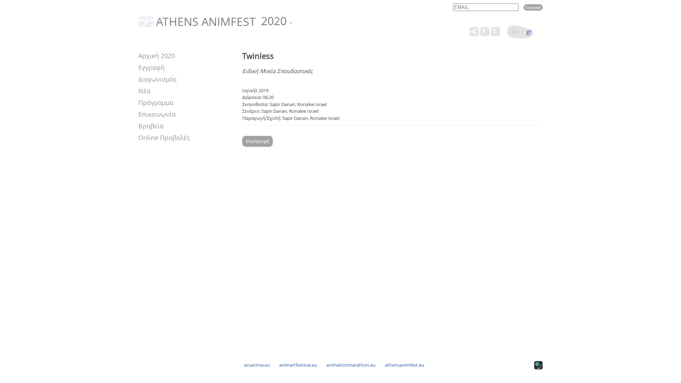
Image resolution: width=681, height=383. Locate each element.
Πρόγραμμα (155, 102)
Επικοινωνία (157, 114)
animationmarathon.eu (351, 365)
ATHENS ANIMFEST (206, 22)
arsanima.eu (257, 365)
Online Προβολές (164, 137)
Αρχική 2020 (156, 55)
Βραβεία (151, 126)
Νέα (144, 91)
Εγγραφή (151, 67)
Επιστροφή (257, 141)
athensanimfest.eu (404, 365)
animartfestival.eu (298, 365)
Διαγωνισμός (157, 79)
